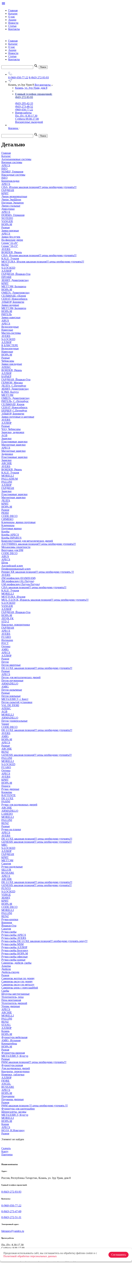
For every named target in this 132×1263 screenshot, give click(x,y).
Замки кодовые (10, 305)
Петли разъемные (11, 689)
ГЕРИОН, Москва (12, 382)
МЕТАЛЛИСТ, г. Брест (14, 699)
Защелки (6, 438)
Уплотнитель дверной (14, 1003)
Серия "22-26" (9, 242)
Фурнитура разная (12, 1065)
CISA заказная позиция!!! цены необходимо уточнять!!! (33, 587)
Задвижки (7, 453)
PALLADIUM (9, 478)
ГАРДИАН (7, 190)
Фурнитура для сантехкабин (18, 1108)
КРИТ (5, 193)
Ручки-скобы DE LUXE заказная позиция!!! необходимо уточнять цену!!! (44, 941)
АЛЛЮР (6, 270)
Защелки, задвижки (12, 432)
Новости (13, 22)
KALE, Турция (10, 258)
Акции (12, 19)
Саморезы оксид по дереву (17, 981)
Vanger (5, 723)
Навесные (7, 329)
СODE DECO (9, 516)
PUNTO (6, 888)
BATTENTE (8, 795)
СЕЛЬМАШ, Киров (12, 404)
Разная (5, 1049)
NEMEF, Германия (12, 171)
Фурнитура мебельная (14, 1037)
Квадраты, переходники (15, 1071)
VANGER (7, 221)
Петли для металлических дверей (21, 677)
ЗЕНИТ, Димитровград (15, 280)
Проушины (7, 1096)
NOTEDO (7, 218)
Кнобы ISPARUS (11, 537)
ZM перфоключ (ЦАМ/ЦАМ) (18, 578)
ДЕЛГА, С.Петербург (13, 385)
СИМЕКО (7, 519)
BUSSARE (7, 872)
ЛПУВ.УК (7, 618)
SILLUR (6, 869)
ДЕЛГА (5, 500)
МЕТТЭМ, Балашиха (13, 286)
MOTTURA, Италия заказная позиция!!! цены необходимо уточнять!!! (42, 261)
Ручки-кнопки (9, 919)
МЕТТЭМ (7, 395)
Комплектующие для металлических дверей (27, 540)
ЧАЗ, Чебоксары (11, 429)
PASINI (5, 801)
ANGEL (6, 1083)
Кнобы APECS (10, 534)
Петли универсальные (14, 720)
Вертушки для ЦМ (12, 550)
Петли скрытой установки (16, 702)
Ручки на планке (11, 829)
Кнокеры (6, 792)
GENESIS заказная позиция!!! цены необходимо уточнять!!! (36, 754)
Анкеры (6, 965)
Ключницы (7, 525)
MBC (4, 844)
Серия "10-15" (9, 246)
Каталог (13, 13)
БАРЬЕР (6, 376)
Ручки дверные (10, 789)
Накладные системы (13, 174)
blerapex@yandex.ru (12, 1231)
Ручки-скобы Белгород (14, 950)
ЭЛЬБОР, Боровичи (12, 301)
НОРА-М (6, 224)
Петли (5, 661)
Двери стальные (10, 205)
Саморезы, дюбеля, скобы (16, 962)
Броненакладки (10, 180)
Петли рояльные (11, 696)
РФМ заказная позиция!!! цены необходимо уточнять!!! (33, 1062)
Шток (4, 562)
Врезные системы (11, 162)
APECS (5, 165)
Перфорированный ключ (16, 568)
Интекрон (7, 640)
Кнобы (5, 531)
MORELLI (7, 475)
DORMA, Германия (12, 215)
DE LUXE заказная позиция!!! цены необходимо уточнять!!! (36, 668)
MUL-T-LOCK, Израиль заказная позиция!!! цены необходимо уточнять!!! (45, 599)
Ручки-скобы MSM (12, 944)
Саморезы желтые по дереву (18, 978)
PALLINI (6, 481)
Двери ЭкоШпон (11, 199)
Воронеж (6, 922)
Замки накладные (11, 364)
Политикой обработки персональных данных (30, 1256)
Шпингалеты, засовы (13, 1111)
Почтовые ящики (11, 528)
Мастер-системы (11, 332)
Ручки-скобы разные (13, 959)
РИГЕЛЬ (6, 314)
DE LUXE (7, 798)
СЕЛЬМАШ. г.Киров (13, 295)
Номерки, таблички (12, 1074)
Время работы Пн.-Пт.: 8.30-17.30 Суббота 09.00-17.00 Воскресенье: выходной (29, 117)
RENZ (5, 264)
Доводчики (8, 208)
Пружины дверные (12, 1099)
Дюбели (6, 969)
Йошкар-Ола (8, 925)
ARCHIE (6, 463)
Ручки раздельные (12, 866)
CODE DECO (9, 553)
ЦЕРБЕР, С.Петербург (14, 410)
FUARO (6, 637)
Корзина (13, 128)
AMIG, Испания (10, 1040)
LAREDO (7, 813)
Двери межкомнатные (14, 196)
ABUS (5, 320)
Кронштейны (9, 1043)
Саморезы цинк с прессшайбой (19, 987)
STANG (6, 1024)
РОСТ (5, 643)
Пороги (5, 785)
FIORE (5, 1080)
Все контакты (43, 84)
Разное (5, 509)
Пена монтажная (11, 1000)
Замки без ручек (10, 236)
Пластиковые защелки (14, 441)
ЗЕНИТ (5, 897)
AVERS (5, 249)
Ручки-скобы (8, 931)
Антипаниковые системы (16, 159)
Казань (5, 1031)
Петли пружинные (12, 680)
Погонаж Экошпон (12, 202)
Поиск (43, 67)
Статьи (12, 25)
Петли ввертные (11, 664)
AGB (4, 435)
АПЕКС (6, 367)
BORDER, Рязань (11, 252)
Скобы (5, 990)
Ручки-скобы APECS (13, 934)
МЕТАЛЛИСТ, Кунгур (14, 1055)
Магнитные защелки (13, 444)
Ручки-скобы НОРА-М (14, 953)
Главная (13, 10)
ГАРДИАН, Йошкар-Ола (15, 274)
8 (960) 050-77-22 (18, 77)
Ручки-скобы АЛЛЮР (14, 947)
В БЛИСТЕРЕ (9, 345)
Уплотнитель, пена (12, 996)
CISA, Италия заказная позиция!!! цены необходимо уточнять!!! (38, 187)
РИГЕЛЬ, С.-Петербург (15, 401)
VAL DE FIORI (10, 705)
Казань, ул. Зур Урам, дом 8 (31, 87)
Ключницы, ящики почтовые (18, 522)
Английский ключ (12, 565)
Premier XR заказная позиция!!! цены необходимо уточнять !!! (37, 571)
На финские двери (12, 239)
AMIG (5, 649)
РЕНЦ (5, 512)
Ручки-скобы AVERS (13, 938)
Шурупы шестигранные (15, 993)
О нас (11, 16)
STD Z (5, 621)
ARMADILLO (9, 683)
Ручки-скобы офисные (14, 956)
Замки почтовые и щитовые (17, 416)
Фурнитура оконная (13, 1052)
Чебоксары (7, 360)
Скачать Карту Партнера (7, 1151)
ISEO (4, 168)
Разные (5, 227)
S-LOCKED (8, 267)
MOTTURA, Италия (13, 596)
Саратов (6, 863)
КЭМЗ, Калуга (10, 391)
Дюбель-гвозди (10, 972)
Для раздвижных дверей (15, 1068)
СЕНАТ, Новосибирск (14, 298)
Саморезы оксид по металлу (17, 984)
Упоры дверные (10, 1006)
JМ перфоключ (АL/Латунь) (17, 581)
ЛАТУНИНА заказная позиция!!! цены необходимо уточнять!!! (38, 543)
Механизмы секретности (15, 547)
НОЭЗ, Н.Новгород (12, 1130)
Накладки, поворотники (15, 624)
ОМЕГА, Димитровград (15, 292)
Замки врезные (10, 230)
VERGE (6, 894)
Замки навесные (10, 317)
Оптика (5, 646)
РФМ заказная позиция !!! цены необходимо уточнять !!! (34, 1105)
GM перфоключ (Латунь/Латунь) (20, 584)
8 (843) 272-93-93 (39, 77)
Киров (5, 1124)
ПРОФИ (6, 277)
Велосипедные (10, 326)
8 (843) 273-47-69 (11, 1211)
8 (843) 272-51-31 (11, 1217)
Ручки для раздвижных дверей (19, 804)
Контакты (14, 29)
